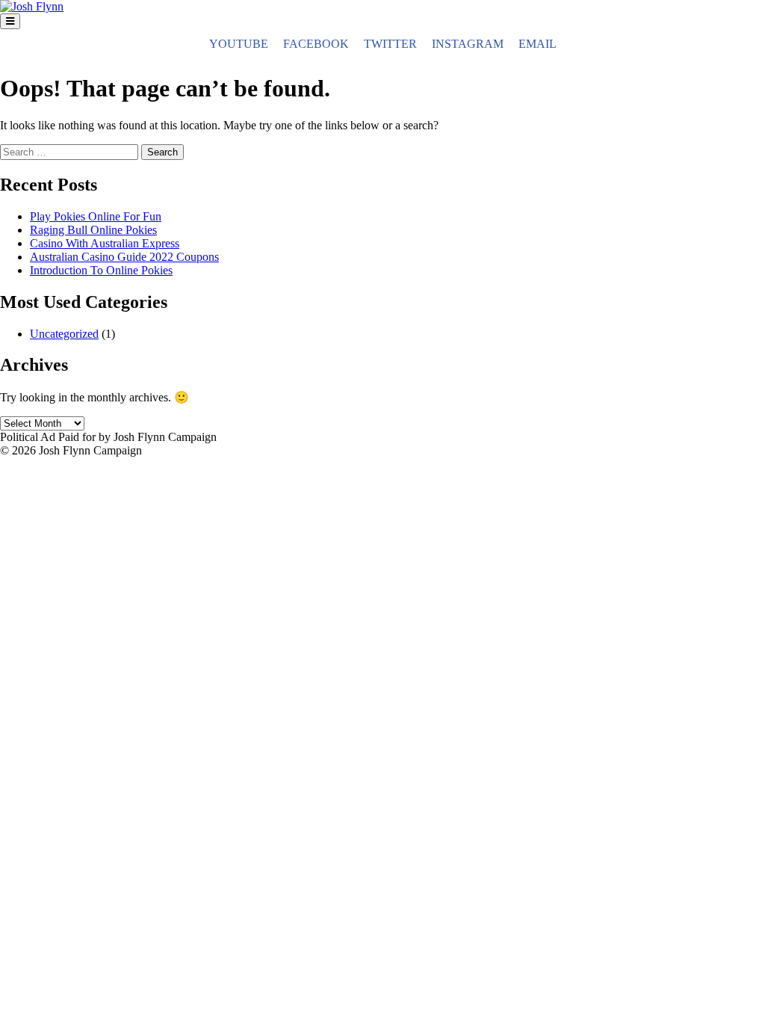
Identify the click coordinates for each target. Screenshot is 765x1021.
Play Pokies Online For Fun (95, 216)
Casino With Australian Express (104, 243)
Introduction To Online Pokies (101, 270)
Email (537, 43)
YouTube (238, 43)
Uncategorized (64, 333)
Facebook (316, 43)
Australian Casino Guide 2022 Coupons (124, 256)
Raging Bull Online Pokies (93, 229)
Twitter (390, 43)
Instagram (468, 43)
